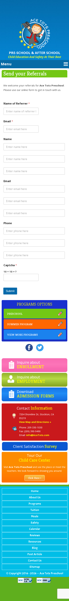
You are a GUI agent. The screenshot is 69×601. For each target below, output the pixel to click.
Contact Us (35, 560)
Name (8, 139)
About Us (35, 497)
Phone (8, 223)
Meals (34, 516)
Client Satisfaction (35, 446)
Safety (35, 523)
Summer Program (19, 324)
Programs (34, 504)
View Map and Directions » (35, 422)
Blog (35, 548)
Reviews (35, 535)
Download (35, 394)
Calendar (34, 529)
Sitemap (34, 567)
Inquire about (30, 364)
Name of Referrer (17, 103)
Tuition (34, 510)
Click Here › (34, 478)
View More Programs (22, 334)
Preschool (14, 314)
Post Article (34, 554)
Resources (34, 542)
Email (8, 121)
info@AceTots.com (37, 435)
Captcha (10, 265)
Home (35, 491)
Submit (10, 291)
